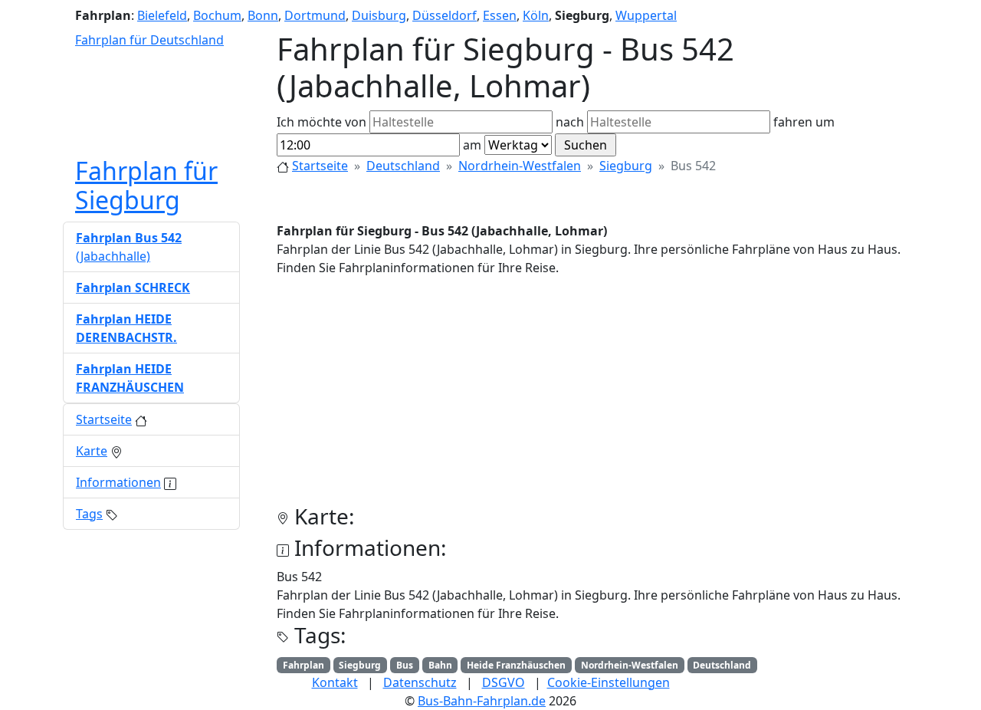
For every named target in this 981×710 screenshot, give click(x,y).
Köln (536, 15)
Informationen (118, 482)
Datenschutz (420, 682)
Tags (89, 513)
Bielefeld (162, 15)
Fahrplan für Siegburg (146, 185)
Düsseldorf (444, 15)
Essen (500, 15)
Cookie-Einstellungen (608, 682)
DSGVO (503, 682)
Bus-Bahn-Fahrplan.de (482, 700)
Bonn (263, 15)
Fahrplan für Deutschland (149, 39)
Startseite (320, 165)
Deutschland (403, 165)
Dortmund (315, 15)
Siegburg (625, 165)
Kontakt (335, 682)
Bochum (217, 15)
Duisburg (379, 15)
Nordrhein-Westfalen (519, 165)
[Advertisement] (597, 396)
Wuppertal (646, 15)
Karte (91, 450)
